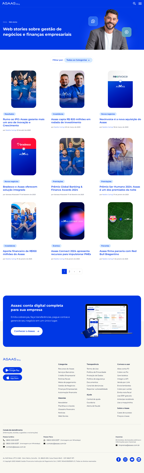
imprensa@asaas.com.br (129, 445)
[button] (134, 3)
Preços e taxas (123, 416)
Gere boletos (122, 375)
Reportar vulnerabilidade (97, 389)
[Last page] (79, 271)
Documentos (92, 382)
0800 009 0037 (12, 440)
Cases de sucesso (124, 413)
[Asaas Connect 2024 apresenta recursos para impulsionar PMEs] (71, 221)
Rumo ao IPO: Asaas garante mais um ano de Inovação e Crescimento (23, 122)
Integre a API (122, 379)
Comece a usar (123, 364)
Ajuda (89, 395)
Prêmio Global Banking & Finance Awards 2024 (66, 188)
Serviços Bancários (66, 372)
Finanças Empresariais (67, 389)
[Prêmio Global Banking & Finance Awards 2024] (71, 156)
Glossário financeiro (66, 409)
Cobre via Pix (122, 372)
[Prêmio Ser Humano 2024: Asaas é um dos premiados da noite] (120, 156)
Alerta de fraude (93, 406)
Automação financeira (67, 392)
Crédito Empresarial (66, 375)
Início (5, 22)
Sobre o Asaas (123, 408)
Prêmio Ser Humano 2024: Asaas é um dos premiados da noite (120, 188)
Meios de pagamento (67, 382)
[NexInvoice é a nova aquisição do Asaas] (120, 89)
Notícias (61, 413)
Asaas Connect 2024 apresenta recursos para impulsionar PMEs (71, 253)
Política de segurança (96, 379)
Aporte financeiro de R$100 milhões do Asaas (20, 253)
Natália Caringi (11, 130)
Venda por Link (123, 382)
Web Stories (63, 416)
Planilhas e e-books (66, 406)
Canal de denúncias (95, 386)
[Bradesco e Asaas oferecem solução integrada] (23, 156)
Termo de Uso (93, 369)
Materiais (62, 398)
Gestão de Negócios (66, 386)
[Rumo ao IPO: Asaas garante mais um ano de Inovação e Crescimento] (23, 89)
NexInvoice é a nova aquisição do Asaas (120, 121)
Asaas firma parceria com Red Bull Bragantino (118, 253)
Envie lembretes (124, 386)
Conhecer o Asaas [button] (24, 331)
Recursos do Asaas (66, 369)
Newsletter (63, 402)
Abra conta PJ (123, 369)
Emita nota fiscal (124, 392)
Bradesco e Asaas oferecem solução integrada (20, 188)
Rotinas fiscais (64, 379)
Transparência (93, 364)
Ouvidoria (91, 402)
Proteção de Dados (95, 375)
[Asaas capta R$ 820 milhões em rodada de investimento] (71, 89)
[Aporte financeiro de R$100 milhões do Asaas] (23, 221)
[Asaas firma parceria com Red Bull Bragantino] (120, 221)
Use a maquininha (125, 402)
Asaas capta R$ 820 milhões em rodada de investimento (71, 121)
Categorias (62, 364)
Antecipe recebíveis (125, 399)
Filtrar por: (58, 60)
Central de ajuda (93, 399)
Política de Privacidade (96, 372)
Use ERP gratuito (124, 396)
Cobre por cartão (124, 389)
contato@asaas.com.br (16, 447)
